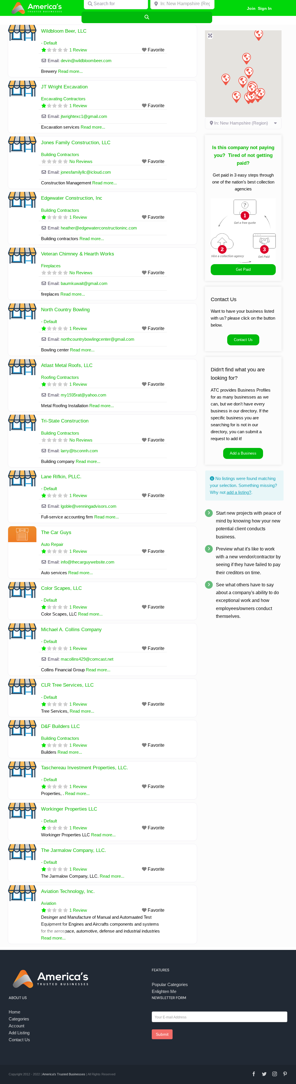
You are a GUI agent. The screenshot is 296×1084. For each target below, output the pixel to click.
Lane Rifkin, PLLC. (61, 476)
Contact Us (19, 1039)
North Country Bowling (65, 309)
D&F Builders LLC (60, 726)
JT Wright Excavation (64, 87)
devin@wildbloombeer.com (86, 60)
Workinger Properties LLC (69, 809)
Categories (19, 1018)
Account (16, 1025)
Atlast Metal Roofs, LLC (66, 365)
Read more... (53, 937)
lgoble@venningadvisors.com (88, 506)
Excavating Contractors (63, 98)
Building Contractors (60, 154)
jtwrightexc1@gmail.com (84, 116)
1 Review (78, 49)
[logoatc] (37, 2)
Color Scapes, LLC (61, 588)
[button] (225, 79)
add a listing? (239, 492)
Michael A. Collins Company (71, 629)
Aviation (48, 903)
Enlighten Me (164, 991)
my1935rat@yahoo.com (83, 394)
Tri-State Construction (64, 421)
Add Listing (19, 1032)
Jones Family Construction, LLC (75, 142)
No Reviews (80, 161)
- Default (49, 42)
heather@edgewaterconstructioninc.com (99, 227)
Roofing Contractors (60, 377)
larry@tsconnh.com (79, 450)
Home (14, 1011)
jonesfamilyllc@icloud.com (86, 172)
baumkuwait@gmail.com (84, 283)
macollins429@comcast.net (87, 659)
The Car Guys (56, 532)
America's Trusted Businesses (63, 1074)
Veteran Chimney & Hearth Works (77, 254)
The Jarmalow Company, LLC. (73, 850)
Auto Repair (52, 544)
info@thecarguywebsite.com (87, 561)
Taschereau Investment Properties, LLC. (84, 767)
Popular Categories (170, 984)
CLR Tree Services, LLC (67, 685)
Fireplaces (51, 265)
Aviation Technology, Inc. (68, 891)
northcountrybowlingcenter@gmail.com (97, 339)
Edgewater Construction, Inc (71, 198)
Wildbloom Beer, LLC (63, 31)
